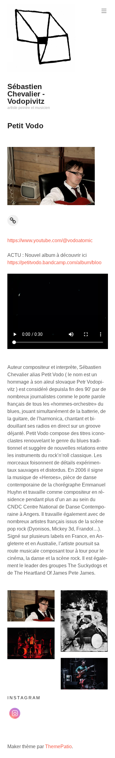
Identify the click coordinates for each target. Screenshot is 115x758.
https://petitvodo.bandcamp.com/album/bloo (54, 262)
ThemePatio (58, 746)
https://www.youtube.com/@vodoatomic (50, 240)
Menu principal (104, 11)
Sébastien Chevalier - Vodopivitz (26, 93)
